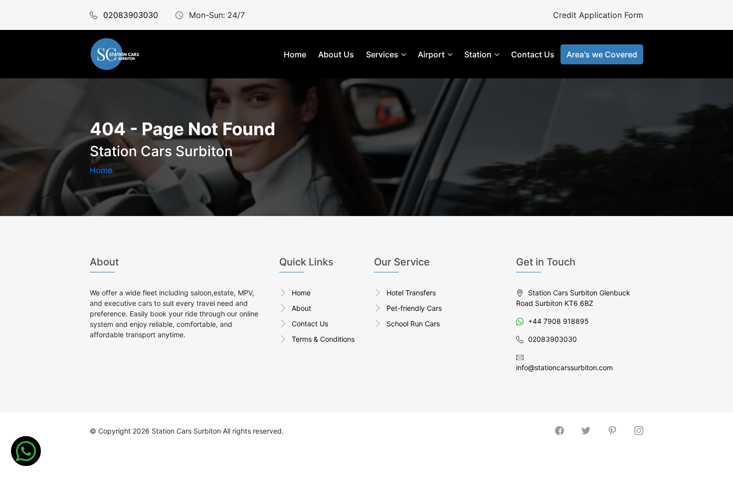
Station (478, 54)
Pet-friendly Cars (414, 308)
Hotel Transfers (411, 292)
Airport (431, 54)
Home (295, 54)
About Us (336, 54)
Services (382, 54)
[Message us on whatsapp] (26, 451)
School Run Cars (413, 323)
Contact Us (532, 54)
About (301, 308)
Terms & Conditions (323, 339)
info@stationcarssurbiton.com (564, 367)
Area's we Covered (601, 54)
